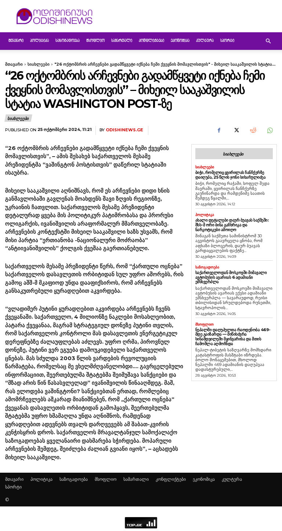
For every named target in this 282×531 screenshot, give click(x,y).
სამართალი (121, 41)
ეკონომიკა (180, 41)
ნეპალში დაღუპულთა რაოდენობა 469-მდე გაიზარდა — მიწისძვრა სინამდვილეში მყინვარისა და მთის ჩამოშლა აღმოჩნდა (233, 336)
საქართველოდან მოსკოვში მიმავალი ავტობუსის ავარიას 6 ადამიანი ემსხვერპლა (231, 277)
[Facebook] (219, 130)
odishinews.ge (124, 130)
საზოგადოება (67, 41)
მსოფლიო (95, 41)
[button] (268, 41)
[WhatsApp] (269, 130)
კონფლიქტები (151, 41)
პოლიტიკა (39, 41)
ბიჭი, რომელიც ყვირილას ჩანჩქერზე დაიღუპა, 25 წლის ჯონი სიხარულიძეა (230, 175)
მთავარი (16, 41)
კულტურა (205, 41)
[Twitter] (235, 130)
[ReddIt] (252, 130)
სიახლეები (39, 64)
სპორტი (227, 41)
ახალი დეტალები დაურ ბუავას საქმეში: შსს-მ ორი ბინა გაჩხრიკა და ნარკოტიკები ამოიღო (232, 224)
